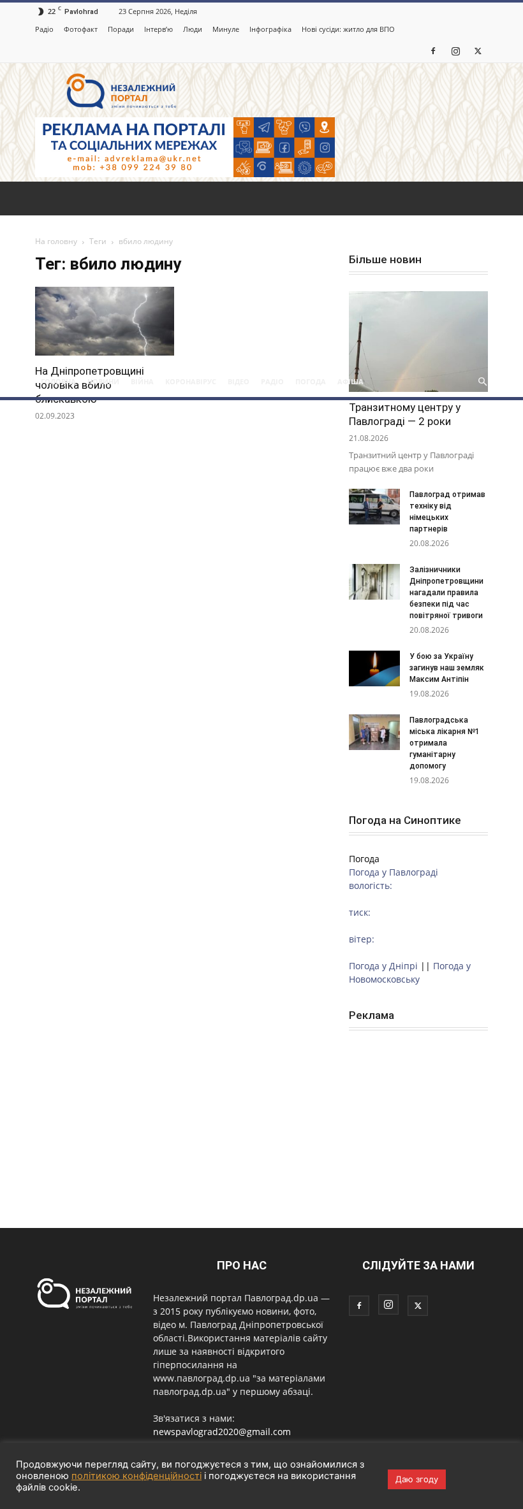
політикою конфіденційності (136, 1476)
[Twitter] (478, 50)
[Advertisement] (261, 271)
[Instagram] (455, 50)
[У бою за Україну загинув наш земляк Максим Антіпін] (374, 668)
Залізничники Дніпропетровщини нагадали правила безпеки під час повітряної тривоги (447, 592)
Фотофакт (81, 29)
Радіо (44, 29)
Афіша (350, 381)
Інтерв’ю (158, 29)
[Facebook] (433, 50)
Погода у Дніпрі (383, 966)
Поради (121, 29)
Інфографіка (270, 29)
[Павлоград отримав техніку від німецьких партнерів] (374, 506)
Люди (192, 29)
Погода (310, 381)
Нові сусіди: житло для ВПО (348, 29)
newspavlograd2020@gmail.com (222, 1432)
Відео (238, 381)
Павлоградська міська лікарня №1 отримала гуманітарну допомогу (444, 743)
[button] (482, 382)
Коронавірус (190, 381)
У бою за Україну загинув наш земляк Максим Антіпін (446, 668)
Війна (142, 381)
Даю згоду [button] (416, 1479)
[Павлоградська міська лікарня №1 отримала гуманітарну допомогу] (374, 732)
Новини (103, 381)
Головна (58, 381)
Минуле (225, 29)
